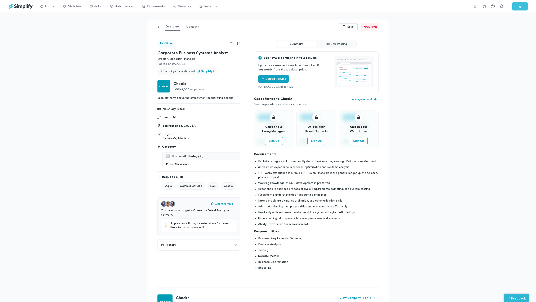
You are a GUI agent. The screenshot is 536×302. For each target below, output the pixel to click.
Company (192, 26)
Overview (172, 26)
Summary (296, 44)
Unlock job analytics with (189, 71)
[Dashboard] (21, 6)
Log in (520, 6)
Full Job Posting (336, 44)
